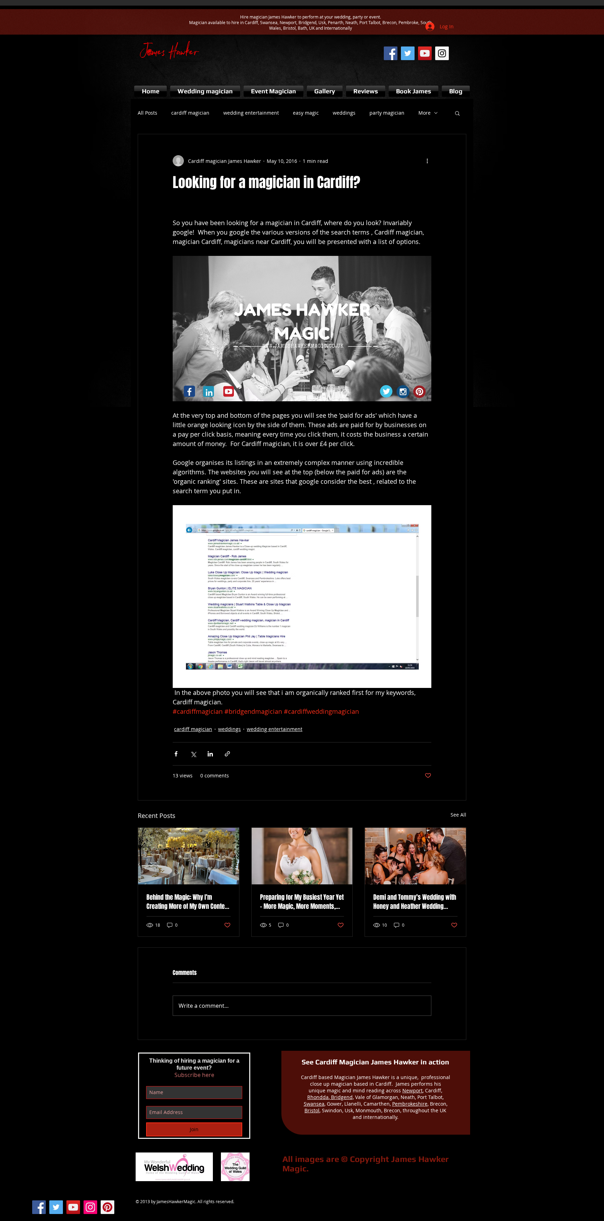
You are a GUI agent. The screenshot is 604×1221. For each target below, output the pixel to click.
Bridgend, (342, 1097)
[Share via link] (227, 753)
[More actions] (427, 161)
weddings (344, 112)
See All (458, 814)
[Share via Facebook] (176, 753)
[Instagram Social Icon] (90, 1207)
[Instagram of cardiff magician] (442, 53)
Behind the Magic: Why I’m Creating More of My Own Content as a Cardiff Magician (188, 902)
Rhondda (318, 1097)
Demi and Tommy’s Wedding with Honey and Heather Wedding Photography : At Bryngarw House (415, 902)
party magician (386, 112)
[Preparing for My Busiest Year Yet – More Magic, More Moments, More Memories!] (302, 856)
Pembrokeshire (409, 1103)
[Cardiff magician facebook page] (390, 53)
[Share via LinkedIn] (210, 753)
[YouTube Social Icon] (73, 1207)
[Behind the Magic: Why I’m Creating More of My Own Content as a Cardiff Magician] (188, 856)
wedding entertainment (251, 112)
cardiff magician (190, 112)
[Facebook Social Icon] (39, 1207)
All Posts (147, 112)
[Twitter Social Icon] (56, 1207)
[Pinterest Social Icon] (107, 1207)
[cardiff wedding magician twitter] (408, 53)
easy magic (306, 112)
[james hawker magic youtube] (425, 53)
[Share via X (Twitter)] (193, 753)
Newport (412, 1090)
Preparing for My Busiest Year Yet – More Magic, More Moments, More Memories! (302, 902)
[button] (457, 113)
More (424, 112)
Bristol (311, 1110)
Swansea (314, 1103)
